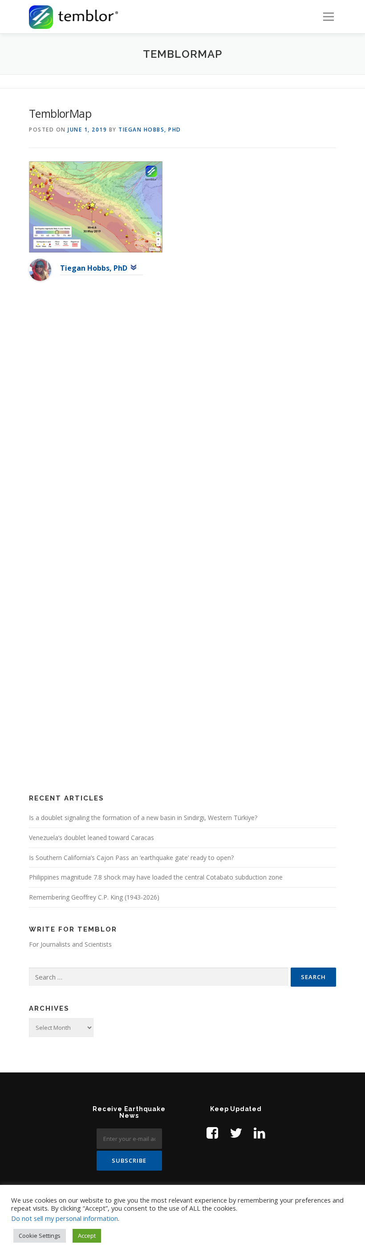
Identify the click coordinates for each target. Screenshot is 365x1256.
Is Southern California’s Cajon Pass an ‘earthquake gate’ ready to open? (131, 857)
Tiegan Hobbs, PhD (149, 129)
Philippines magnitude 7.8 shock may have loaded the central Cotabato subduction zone (156, 877)
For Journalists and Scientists (70, 944)
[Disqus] (182, 432)
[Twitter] (236, 1133)
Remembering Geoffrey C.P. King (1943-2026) (94, 897)
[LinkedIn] (259, 1133)
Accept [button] (87, 1236)
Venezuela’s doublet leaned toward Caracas (91, 837)
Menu (328, 16)
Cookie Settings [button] (40, 1236)
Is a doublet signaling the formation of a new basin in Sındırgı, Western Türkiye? (143, 817)
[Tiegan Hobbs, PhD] (40, 269)
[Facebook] (212, 1133)
